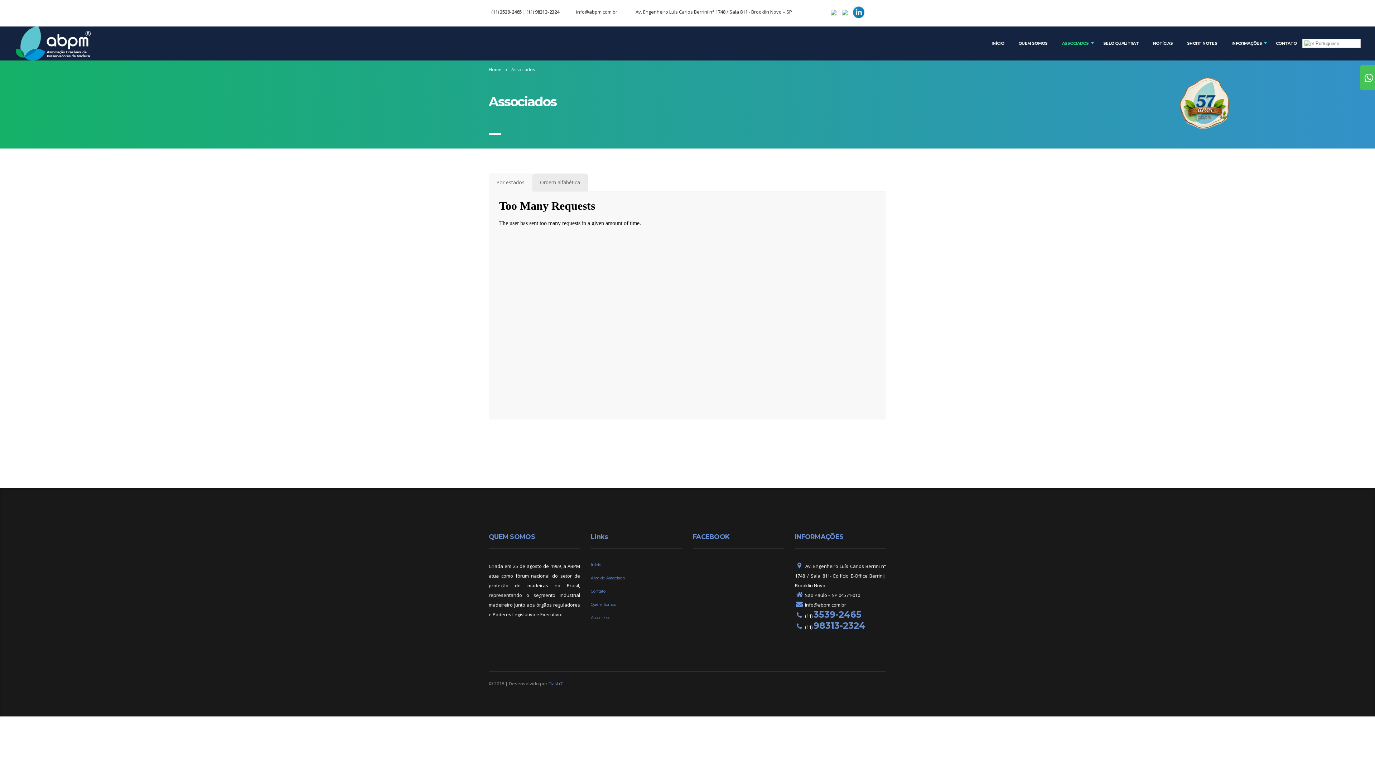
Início (998, 43)
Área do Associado (608, 577)
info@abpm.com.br (596, 12)
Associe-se (600, 617)
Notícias (1163, 43)
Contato (1286, 43)
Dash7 (556, 683)
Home (495, 70)
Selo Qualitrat (1121, 43)
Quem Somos (1033, 43)
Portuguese (1326, 43)
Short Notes (1202, 43)
